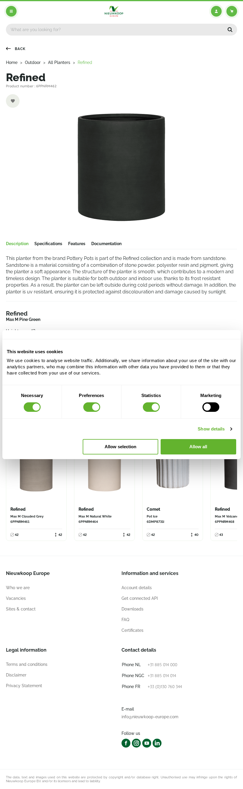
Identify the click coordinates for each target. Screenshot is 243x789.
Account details (137, 587)
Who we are (18, 587)
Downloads (132, 609)
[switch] (91, 407)
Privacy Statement (24, 685)
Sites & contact (21, 609)
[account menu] (216, 11)
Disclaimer (16, 675)
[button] (230, 29)
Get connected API (140, 598)
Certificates (132, 630)
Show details (211, 428)
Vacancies (16, 598)
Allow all (198, 446)
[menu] (11, 11)
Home (11, 62)
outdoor (33, 62)
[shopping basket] (231, 11)
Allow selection (120, 446)
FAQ (125, 619)
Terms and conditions (26, 664)
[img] (114, 11)
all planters (59, 62)
